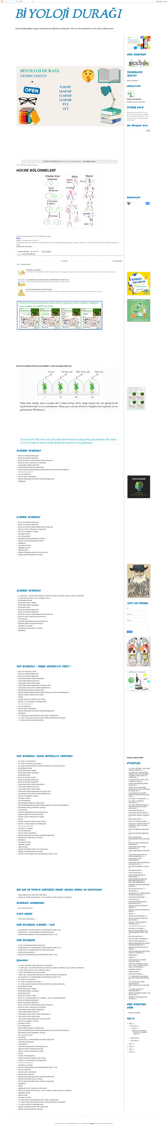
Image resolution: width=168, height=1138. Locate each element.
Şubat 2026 (134, 1038)
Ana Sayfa (64, 261)
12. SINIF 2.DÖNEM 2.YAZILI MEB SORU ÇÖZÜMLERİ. (35, 965)
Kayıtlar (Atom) (26, 264)
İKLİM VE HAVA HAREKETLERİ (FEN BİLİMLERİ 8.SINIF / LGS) (37, 854)
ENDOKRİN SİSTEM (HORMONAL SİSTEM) (31, 538)
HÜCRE (20, 697)
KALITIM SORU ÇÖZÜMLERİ (27, 476)
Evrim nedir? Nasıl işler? (25, 908)
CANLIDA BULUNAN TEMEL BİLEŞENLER (31, 678)
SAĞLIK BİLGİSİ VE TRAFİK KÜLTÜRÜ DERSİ (32, 895)
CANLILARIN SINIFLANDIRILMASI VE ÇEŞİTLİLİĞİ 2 (34, 685)
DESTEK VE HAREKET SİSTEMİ (28, 531)
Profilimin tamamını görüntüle (136, 102)
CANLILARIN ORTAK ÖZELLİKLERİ (29, 683)
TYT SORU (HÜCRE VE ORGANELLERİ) (30, 720)
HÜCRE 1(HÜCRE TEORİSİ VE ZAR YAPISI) (31, 699)
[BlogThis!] (44, 252)
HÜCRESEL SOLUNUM (33, 270)
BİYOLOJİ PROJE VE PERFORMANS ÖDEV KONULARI (35, 460)
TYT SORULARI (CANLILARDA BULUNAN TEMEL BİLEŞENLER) (38, 715)
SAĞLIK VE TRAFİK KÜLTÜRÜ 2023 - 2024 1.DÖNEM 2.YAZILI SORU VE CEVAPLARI (44, 897)
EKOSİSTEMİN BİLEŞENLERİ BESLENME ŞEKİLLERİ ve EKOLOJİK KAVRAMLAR (43, 469)
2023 (130, 1049)
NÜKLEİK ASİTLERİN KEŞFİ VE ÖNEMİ (30, 628)
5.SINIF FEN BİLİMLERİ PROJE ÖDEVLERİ (31, 945)
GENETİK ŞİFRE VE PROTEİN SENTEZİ (30, 623)
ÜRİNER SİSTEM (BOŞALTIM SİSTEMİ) (30, 555)
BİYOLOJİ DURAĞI (68, 15)
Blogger (92, 1123)
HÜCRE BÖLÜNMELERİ (35, 170)
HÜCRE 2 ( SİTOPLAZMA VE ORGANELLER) (32, 701)
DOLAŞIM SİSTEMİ (24, 534)
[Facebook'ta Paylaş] (48, 252)
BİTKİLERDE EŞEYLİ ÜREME (27, 602)
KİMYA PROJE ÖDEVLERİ (26, 1074)
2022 (130, 1052)
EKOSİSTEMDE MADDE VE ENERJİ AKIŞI (39, 289)
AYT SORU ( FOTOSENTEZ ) (27, 761)
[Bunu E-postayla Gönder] (43, 252)
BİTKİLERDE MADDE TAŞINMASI (28, 605)
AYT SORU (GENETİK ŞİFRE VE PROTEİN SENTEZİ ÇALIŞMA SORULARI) (41, 766)
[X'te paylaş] (46, 252)
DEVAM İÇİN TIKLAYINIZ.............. (26, 246)
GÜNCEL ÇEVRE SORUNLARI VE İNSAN (31, 541)
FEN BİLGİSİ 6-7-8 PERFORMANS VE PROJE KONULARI (36, 932)
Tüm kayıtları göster (89, 161)
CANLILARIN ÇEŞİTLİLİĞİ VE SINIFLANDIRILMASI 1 (34, 688)
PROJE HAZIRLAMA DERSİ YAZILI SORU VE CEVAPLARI (36, 1081)
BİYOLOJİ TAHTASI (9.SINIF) (27, 671)
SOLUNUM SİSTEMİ (24, 545)
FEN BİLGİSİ (22, 1037)
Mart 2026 (134, 1026)
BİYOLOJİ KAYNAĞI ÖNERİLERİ (28, 458)
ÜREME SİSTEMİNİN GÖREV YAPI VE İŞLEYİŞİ (33, 552)
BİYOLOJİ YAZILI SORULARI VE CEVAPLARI (32, 463)
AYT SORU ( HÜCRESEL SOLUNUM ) (30, 763)
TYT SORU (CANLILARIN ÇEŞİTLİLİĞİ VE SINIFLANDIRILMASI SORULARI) (41, 718)
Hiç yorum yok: (34, 251)
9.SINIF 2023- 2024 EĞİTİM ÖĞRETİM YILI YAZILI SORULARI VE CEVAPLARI (42, 975)
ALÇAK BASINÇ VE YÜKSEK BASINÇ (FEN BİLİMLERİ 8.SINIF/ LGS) (47, 280)
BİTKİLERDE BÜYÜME (25, 600)
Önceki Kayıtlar (117, 261)
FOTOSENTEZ (22, 619)
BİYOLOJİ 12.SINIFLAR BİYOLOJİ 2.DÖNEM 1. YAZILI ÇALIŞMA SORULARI (43, 366)
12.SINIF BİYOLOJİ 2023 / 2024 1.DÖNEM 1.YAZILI (34, 598)
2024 (130, 1046)
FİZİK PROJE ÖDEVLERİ (26, 919)
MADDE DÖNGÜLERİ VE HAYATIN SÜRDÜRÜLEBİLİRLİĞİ (36, 479)
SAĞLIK (20, 1086)
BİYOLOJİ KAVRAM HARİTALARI (28, 456)
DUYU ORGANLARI (24, 536)
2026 (130, 1023)
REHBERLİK (22, 481)
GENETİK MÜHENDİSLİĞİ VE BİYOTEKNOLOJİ (33, 621)
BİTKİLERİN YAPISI (24, 607)
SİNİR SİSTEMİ (23, 550)
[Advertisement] (69, 49)
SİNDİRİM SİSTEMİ (24, 548)
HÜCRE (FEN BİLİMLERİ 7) (26, 952)
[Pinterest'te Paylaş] (50, 252)
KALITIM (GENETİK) (24, 474)
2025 (130, 1044)
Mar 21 (134, 1028)
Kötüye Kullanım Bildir (135, 758)
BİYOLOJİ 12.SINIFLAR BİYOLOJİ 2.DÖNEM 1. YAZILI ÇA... (140, 1032)
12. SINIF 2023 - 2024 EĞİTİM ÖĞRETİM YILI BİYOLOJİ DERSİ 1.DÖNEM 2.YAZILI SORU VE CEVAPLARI (51, 596)
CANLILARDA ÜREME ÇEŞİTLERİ (28, 465)
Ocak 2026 (134, 1040)
